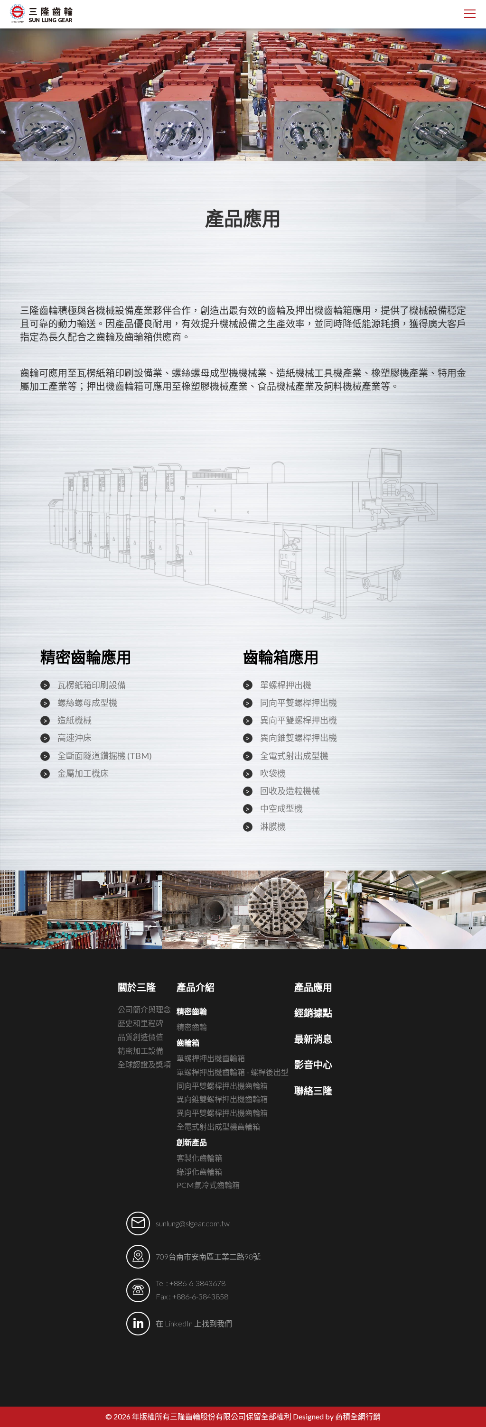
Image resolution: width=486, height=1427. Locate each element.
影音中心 (313, 1064)
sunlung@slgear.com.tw (193, 1223)
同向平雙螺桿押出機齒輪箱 (222, 1085)
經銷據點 (313, 1013)
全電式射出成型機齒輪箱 (218, 1126)
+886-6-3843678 (197, 1283)
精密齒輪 (192, 1011)
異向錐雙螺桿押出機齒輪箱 (222, 1098)
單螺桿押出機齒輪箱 (211, 1058)
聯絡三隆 (313, 1090)
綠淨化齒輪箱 (199, 1171)
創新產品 (192, 1142)
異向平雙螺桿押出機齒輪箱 (222, 1112)
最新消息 (313, 1039)
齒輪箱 (188, 1042)
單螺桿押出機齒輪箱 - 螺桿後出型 (233, 1071)
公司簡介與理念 (144, 1009)
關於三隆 (137, 987)
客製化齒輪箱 (199, 1157)
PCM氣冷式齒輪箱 (208, 1184)
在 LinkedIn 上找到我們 (194, 1323)
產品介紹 (196, 987)
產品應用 (313, 987)
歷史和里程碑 (140, 1023)
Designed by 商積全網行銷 (337, 1416)
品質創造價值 (140, 1036)
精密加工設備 (140, 1050)
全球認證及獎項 (144, 1064)
